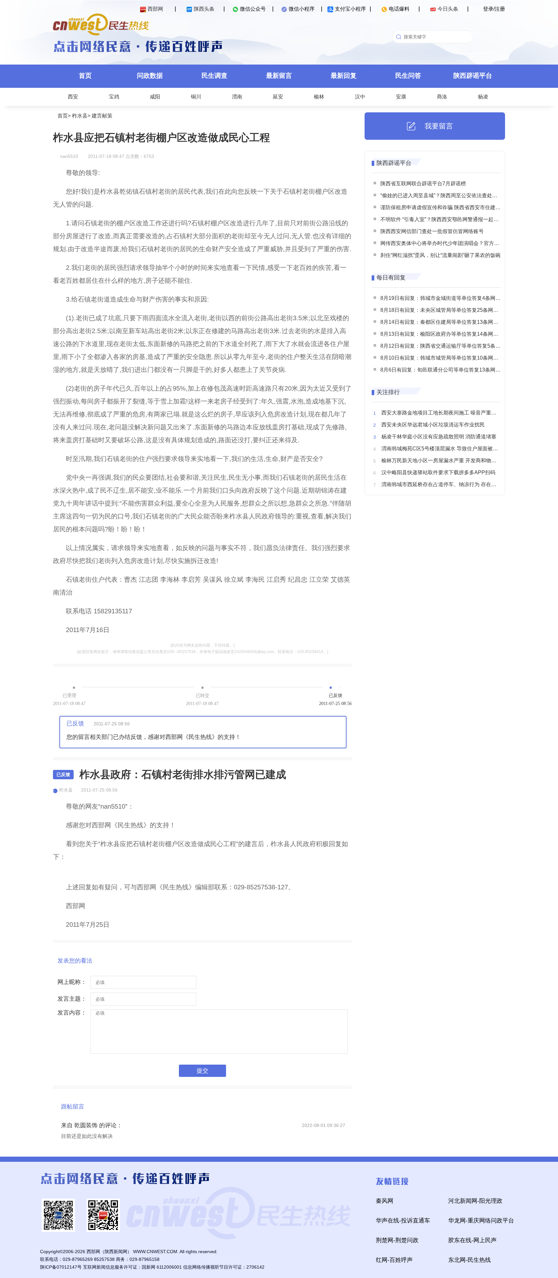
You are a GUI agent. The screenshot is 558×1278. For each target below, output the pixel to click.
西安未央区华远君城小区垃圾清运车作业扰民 (433, 424)
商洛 (442, 96)
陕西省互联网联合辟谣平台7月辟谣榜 (423, 183)
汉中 (360, 96)
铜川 (196, 96)
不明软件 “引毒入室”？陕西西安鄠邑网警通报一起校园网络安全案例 (457, 219)
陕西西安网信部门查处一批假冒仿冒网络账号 (432, 231)
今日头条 (448, 9)
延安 (278, 96)
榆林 (319, 96)
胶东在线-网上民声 (472, 1240)
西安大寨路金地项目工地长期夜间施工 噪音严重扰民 (441, 412)
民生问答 (408, 75)
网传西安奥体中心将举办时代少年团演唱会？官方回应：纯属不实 (455, 243)
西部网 (155, 9)
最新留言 (279, 75)
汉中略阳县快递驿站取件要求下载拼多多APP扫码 (438, 472)
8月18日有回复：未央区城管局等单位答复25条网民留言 (444, 310)
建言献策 (102, 115)
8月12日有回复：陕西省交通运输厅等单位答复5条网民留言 (448, 346)
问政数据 (150, 75)
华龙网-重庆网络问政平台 (481, 1220)
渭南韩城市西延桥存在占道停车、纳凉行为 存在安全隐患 (446, 484)
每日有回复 (391, 277)
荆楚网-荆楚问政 (397, 1240)
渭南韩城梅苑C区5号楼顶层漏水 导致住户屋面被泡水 (442, 448)
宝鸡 (114, 96)
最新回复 (343, 75)
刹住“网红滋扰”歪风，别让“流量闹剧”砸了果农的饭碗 (440, 255)
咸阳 (155, 96)
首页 (85, 75)
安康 (401, 96)
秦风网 (384, 1201)
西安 (73, 96)
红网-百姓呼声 (394, 1260)
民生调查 (214, 75)
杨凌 (483, 96)
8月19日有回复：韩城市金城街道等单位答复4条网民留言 (445, 298)
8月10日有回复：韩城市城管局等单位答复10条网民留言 (444, 358)
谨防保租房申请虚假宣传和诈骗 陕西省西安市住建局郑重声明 (450, 207)
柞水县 (80, 115)
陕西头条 (204, 9)
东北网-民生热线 (469, 1260)
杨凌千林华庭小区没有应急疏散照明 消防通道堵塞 (438, 436)
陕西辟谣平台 (472, 75)
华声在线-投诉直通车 (403, 1220)
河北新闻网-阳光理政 (475, 1201)
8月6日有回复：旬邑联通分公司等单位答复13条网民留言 (445, 370)
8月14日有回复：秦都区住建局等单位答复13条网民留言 (444, 322)
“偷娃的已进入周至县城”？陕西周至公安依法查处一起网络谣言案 (454, 195)
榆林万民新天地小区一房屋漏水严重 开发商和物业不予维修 (449, 460)
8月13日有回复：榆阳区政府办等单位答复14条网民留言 (444, 334)
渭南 (237, 96)
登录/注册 (494, 9)
